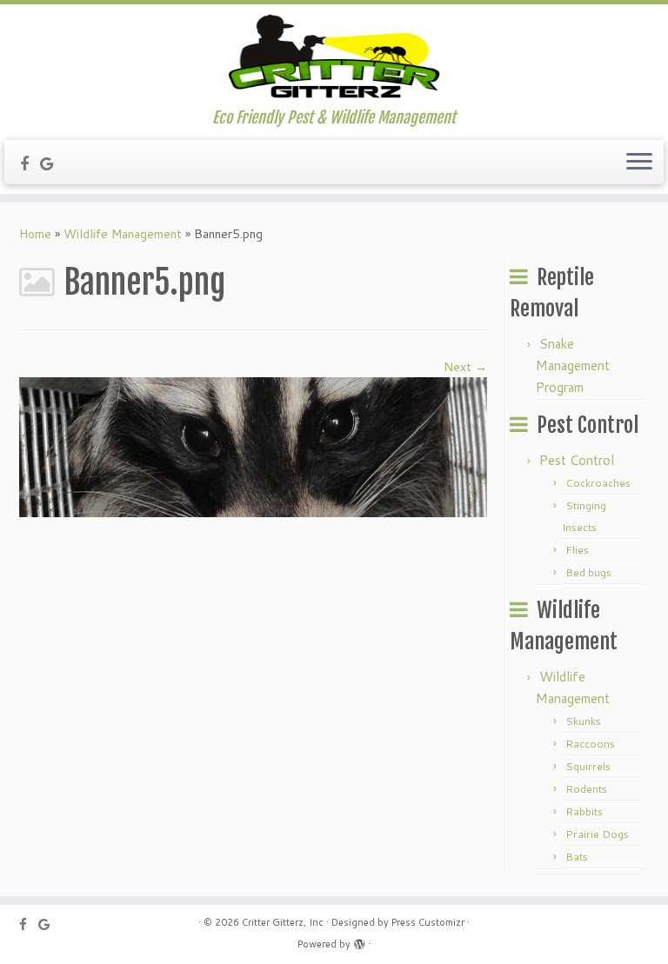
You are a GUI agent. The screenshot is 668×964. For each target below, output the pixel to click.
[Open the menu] (639, 163)
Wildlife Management (122, 234)
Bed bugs (588, 572)
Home (35, 234)
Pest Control (576, 460)
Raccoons (590, 743)
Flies (577, 549)
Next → (465, 367)
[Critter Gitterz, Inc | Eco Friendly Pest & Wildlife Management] (334, 56)
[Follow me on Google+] (52, 163)
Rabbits (584, 811)
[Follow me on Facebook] (30, 163)
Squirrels (588, 766)
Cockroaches (598, 482)
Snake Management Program (573, 365)
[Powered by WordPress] (359, 940)
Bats (576, 856)
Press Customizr (427, 922)
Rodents (586, 788)
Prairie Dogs (597, 834)
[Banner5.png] (253, 446)
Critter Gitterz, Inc (283, 922)
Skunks (583, 721)
